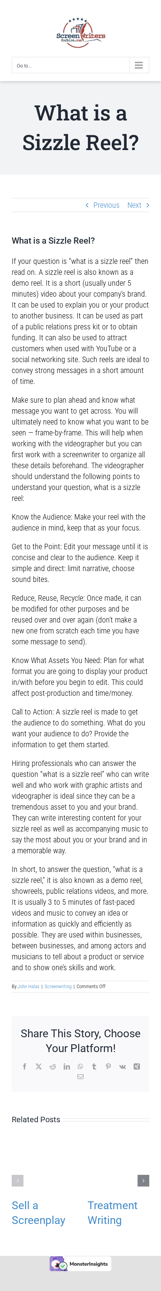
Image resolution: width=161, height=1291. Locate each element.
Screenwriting (58, 986)
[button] (17, 1181)
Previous (106, 205)
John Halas (28, 986)
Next (134, 205)
